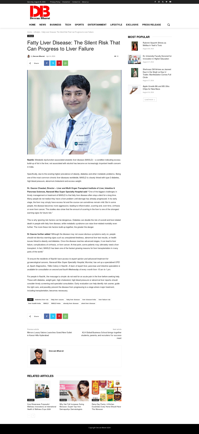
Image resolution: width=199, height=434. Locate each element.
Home (29, 32)
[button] (168, 24)
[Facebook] (155, 2)
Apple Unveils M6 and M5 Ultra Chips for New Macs (156, 87)
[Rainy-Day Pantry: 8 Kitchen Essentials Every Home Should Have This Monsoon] (106, 390)
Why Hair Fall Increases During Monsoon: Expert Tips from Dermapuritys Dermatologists (72, 406)
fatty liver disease (73, 300)
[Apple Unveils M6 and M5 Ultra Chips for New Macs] (134, 89)
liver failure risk (104, 300)
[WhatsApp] (65, 63)
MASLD (46, 303)
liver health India (34, 303)
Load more (149, 99)
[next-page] (33, 415)
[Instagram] (159, 2)
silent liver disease (88, 303)
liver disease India (89, 300)
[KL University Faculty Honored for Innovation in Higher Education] (134, 59)
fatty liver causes (57, 300)
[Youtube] (170, 2)
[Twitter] (162, 2)
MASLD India (56, 303)
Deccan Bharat (39, 56)
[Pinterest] (59, 63)
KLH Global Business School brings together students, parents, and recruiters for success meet (101, 335)
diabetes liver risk (41, 300)
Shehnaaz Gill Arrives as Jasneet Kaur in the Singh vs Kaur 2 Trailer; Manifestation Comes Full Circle (157, 73)
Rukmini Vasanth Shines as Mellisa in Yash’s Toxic (154, 44)
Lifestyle (37, 32)
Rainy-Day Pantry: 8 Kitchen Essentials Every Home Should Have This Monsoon (106, 406)
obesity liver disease (71, 303)
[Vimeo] (166, 2)
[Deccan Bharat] (29, 56)
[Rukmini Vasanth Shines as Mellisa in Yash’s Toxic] (134, 46)
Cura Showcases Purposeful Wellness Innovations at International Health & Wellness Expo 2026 (41, 406)
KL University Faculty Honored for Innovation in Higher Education (157, 57)
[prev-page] (29, 415)
